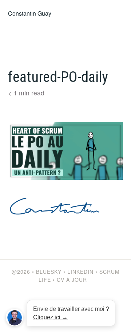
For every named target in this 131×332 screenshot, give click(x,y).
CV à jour (72, 279)
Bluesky (48, 271)
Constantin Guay (29, 13)
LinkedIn (80, 271)
